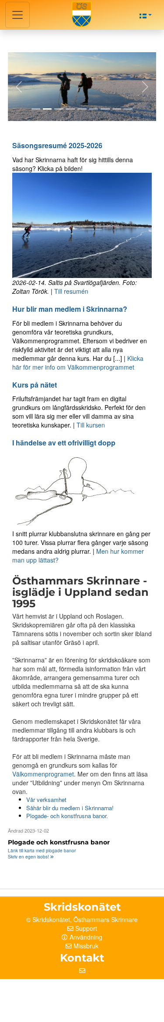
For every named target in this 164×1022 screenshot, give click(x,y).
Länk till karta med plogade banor (42, 851)
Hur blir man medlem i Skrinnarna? (69, 309)
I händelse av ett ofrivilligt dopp (63, 443)
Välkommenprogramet (43, 773)
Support (86, 928)
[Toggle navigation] (17, 15)
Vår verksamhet (46, 799)
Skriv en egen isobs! (29, 857)
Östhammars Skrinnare (105, 919)
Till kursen (91, 424)
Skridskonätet (51, 919)
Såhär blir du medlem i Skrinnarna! (70, 808)
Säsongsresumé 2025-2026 (57, 145)
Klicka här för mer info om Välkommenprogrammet (77, 362)
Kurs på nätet (34, 385)
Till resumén (71, 291)
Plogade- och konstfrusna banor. (67, 816)
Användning (86, 937)
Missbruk (85, 945)
